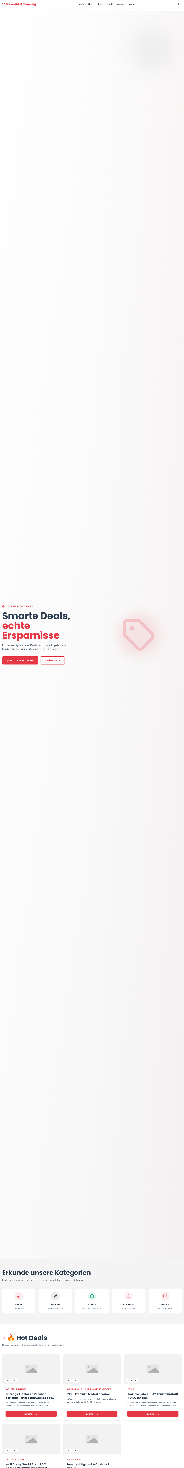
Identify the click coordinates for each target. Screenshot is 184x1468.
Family (110, 4)
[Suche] (179, 4)
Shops (90, 4)
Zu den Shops (52, 660)
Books (131, 4)
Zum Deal (29, 1413)
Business (121, 4)
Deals (81, 4)
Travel (100, 4)
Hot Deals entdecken (22, 660)
